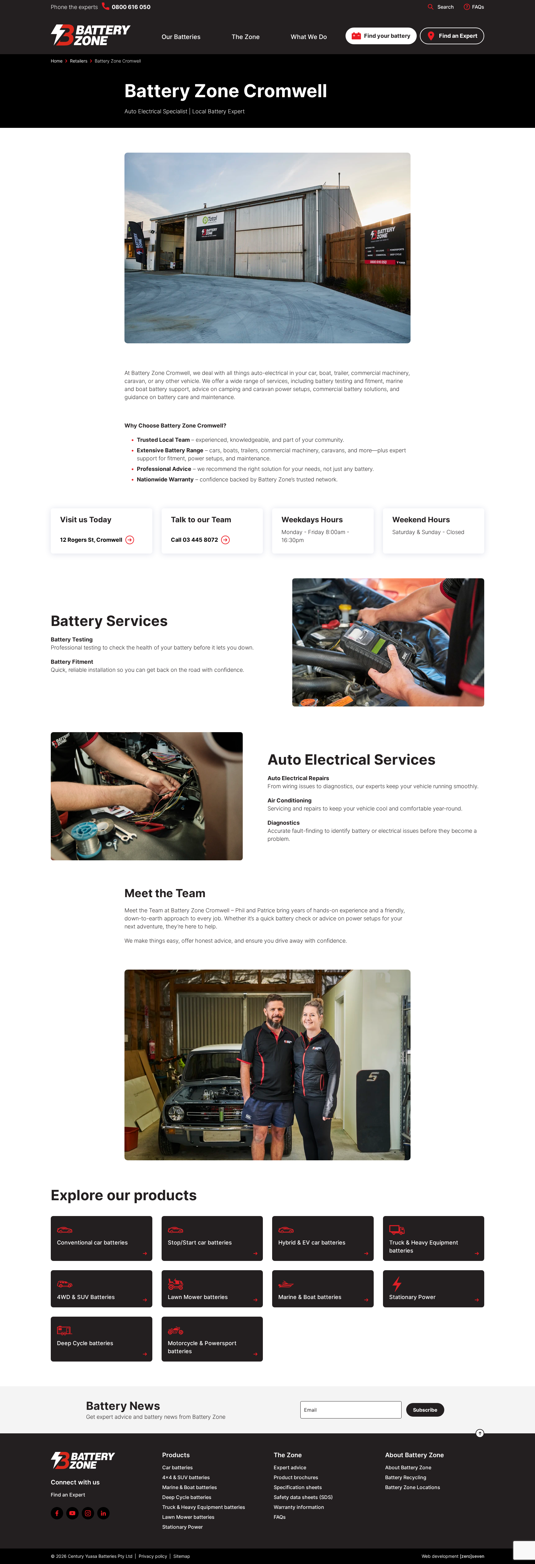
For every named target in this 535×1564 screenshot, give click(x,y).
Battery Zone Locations (412, 1487)
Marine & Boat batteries (189, 1487)
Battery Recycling (405, 1477)
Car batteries (177, 1467)
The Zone (246, 37)
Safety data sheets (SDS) (303, 1497)
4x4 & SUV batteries (186, 1477)
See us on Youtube (72, 1513)
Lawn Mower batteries (188, 1517)
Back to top (480, 1433)
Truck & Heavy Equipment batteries (203, 1507)
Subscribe (425, 1410)
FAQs (478, 7)
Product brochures (296, 1477)
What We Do (309, 37)
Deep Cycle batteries (186, 1497)
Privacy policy (153, 1556)
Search (445, 7)
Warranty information (299, 1507)
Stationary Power (182, 1527)
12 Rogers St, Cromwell (91, 540)
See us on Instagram (88, 1513)
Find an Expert (458, 36)
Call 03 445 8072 (194, 540)
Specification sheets (298, 1487)
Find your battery (387, 36)
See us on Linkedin (103, 1513)
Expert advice (290, 1467)
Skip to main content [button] (32, 7)
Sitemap (181, 1556)
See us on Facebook (57, 1513)
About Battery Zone (408, 1467)
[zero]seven (472, 1556)
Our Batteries (181, 37)
